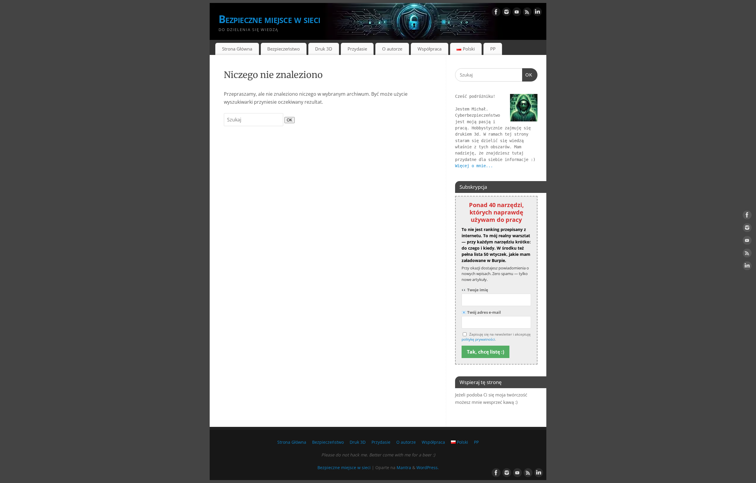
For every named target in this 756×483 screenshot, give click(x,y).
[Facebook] (496, 13)
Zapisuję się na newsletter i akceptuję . (496, 337)
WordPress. (427, 467)
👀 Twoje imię (475, 289)
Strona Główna (237, 49)
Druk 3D (323, 49)
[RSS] (527, 13)
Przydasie (357, 49)
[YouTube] (516, 13)
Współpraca (429, 49)
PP (493, 49)
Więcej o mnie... (474, 165)
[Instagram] (506, 13)
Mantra (404, 467)
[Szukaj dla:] (254, 119)
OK (288, 120)
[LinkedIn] (537, 13)
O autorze (392, 49)
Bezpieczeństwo (283, 49)
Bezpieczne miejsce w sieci (269, 19)
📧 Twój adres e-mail (481, 312)
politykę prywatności (478, 339)
